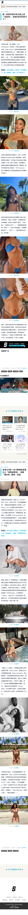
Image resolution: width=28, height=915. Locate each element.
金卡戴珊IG (16, 576)
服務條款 (11, 900)
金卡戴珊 (16, 371)
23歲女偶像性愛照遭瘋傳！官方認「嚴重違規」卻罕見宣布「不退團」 (16, 6)
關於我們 (9, 897)
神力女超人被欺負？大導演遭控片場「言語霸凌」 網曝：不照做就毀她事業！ (13, 533)
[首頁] (14, 888)
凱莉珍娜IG (16, 111)
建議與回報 (4, 900)
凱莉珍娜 (4, 371)
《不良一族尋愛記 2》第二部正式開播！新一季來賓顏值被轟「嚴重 (7, 446)
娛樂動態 (6, 11)
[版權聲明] (23, 368)
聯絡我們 (15, 897)
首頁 (2, 11)
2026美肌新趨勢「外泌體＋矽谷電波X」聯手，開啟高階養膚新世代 (20, 427)
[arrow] (2, 2)
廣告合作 (21, 897)
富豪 (21, 371)
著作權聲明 (17, 900)
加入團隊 (24, 900)
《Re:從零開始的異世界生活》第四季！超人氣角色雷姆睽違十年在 (21, 446)
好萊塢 (10, 371)
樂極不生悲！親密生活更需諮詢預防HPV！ (7, 427)
